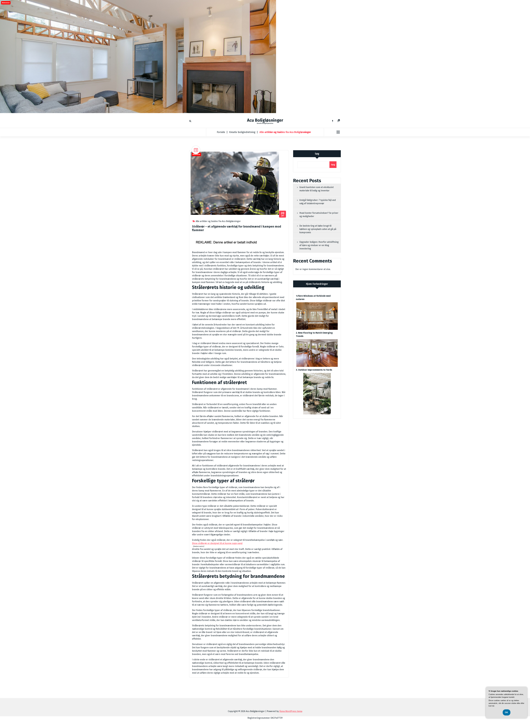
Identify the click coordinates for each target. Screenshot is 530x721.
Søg (317, 153)
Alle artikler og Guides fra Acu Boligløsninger (285, 132)
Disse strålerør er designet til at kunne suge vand (217, 543)
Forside (221, 132)
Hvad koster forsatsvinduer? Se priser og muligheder (318, 215)
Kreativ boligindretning (242, 132)
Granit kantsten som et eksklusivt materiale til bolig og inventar (316, 189)
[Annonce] (138, 112)
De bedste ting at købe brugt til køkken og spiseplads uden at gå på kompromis (317, 229)
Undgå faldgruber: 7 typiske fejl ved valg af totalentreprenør (317, 202)
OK (506, 712)
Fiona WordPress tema (290, 711)
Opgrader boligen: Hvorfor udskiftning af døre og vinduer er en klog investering (319, 245)
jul (282, 214)
